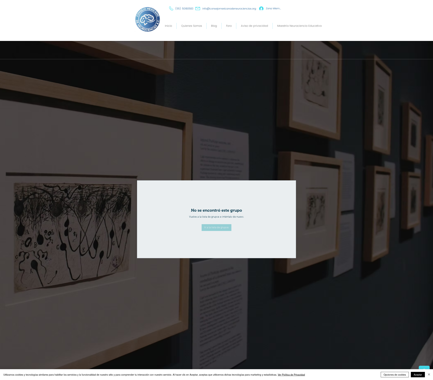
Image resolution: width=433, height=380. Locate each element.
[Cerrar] (429, 374)
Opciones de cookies (395, 374)
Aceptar (418, 374)
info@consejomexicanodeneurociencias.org (229, 9)
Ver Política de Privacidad (291, 374)
